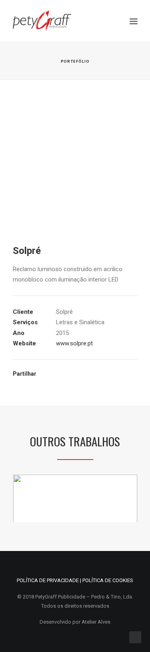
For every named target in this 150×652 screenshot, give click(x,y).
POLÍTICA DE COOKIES (107, 580)
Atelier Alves (96, 622)
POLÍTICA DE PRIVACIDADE (48, 580)
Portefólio (75, 61)
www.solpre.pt (74, 343)
